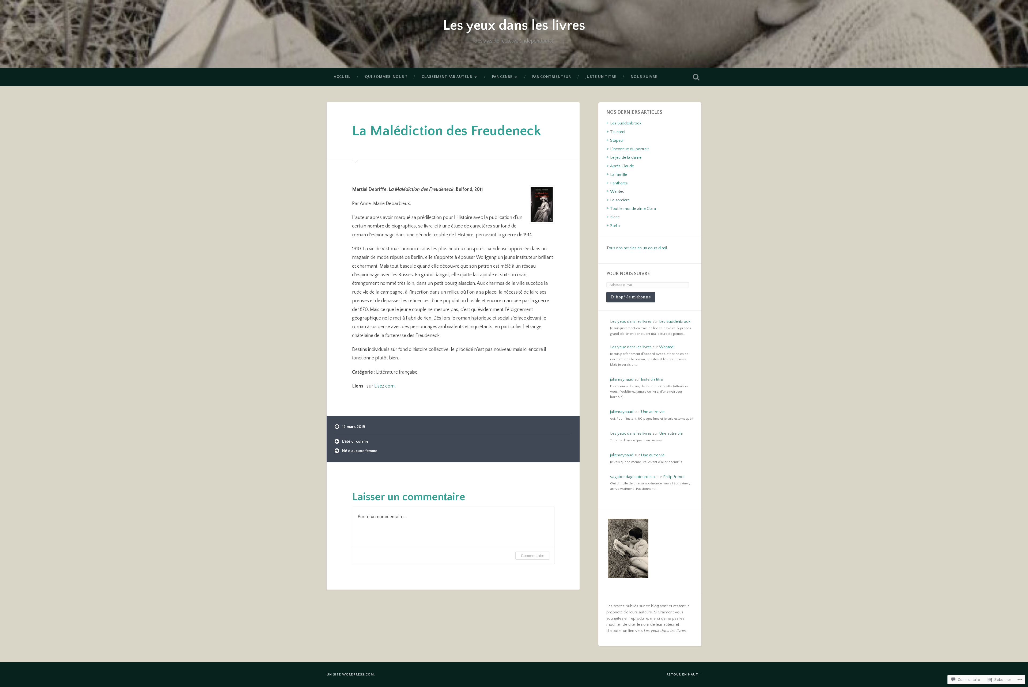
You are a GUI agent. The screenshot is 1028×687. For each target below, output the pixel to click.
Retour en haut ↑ (684, 674)
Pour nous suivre (628, 273)
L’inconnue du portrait (629, 149)
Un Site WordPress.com (350, 674)
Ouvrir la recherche (696, 77)
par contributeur (551, 77)
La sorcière (620, 200)
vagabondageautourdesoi (633, 477)
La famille (618, 174)
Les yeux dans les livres (514, 25)
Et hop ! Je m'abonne (631, 296)
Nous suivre (644, 77)
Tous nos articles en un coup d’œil (636, 248)
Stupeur (617, 140)
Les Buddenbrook (625, 123)
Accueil (342, 77)
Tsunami (617, 132)
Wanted (617, 191)
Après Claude (622, 166)
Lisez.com (384, 386)
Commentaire (532, 555)
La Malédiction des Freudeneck (446, 131)
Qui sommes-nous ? (386, 77)
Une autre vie (652, 411)
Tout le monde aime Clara (633, 208)
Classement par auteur (447, 77)
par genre (502, 77)
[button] (628, 548)
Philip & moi (673, 477)
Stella (615, 225)
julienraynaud (621, 379)
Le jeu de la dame (625, 157)
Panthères (619, 183)
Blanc (615, 217)
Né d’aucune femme (359, 451)
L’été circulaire (355, 441)
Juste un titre (600, 77)
